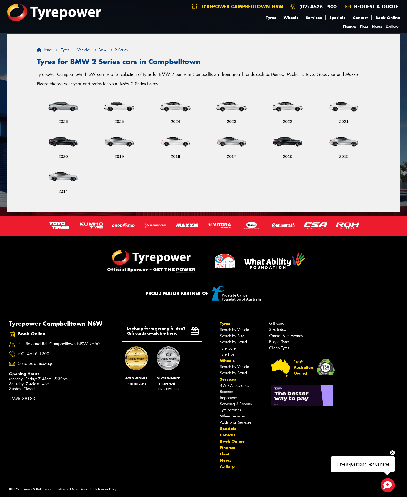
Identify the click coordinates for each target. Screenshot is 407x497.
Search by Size (232, 335)
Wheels (291, 17)
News (377, 27)
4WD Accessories (234, 385)
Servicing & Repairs (236, 403)
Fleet (364, 27)
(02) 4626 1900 (318, 6)
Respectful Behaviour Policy (99, 489)
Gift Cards (277, 323)
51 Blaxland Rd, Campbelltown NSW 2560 (59, 344)
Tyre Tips (227, 354)
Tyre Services (230, 410)
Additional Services (235, 422)
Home (46, 49)
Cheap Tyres (279, 347)
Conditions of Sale (66, 489)
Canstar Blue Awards (286, 335)
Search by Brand (233, 342)
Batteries (226, 391)
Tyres (271, 17)
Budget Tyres (279, 341)
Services (314, 17)
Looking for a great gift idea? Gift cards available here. (156, 331)
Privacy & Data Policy (37, 489)
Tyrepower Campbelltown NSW (241, 6)
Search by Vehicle (234, 329)
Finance (349, 27)
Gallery (392, 27)
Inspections (228, 397)
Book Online (387, 17)
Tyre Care (228, 348)
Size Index (277, 329)
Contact (360, 17)
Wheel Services (232, 416)
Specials (337, 17)
